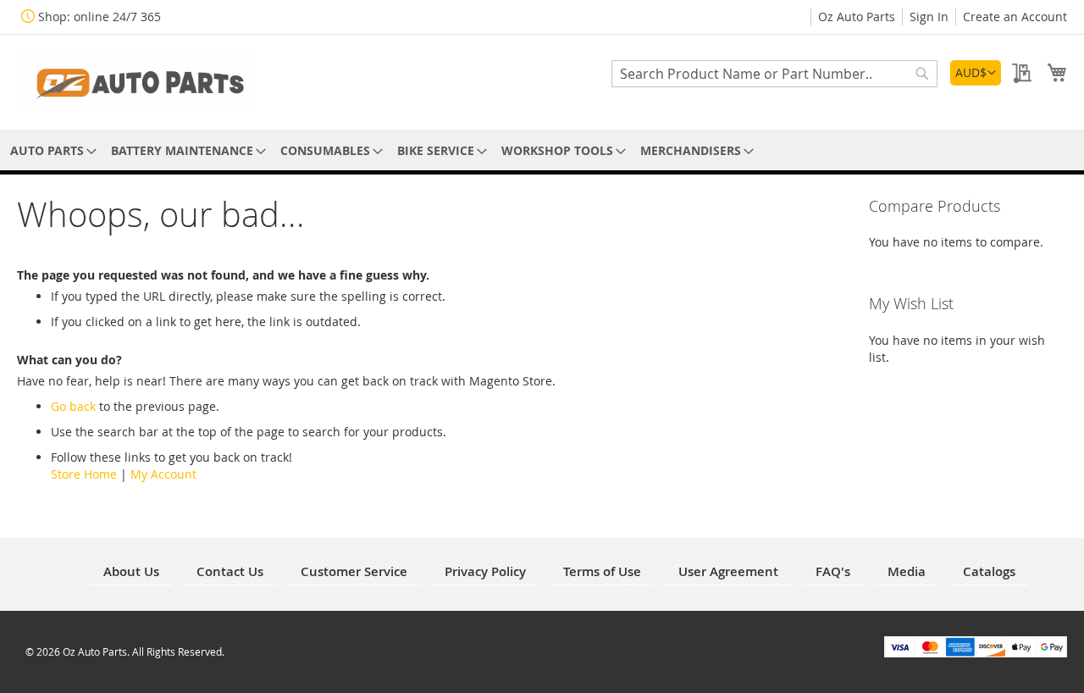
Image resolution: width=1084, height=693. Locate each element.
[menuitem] (50, 150)
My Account (163, 474)
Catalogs (989, 571)
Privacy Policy (485, 571)
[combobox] (774, 73)
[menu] (542, 150)
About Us (131, 571)
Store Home (84, 474)
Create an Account (1015, 16)
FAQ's (833, 571)
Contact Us (229, 571)
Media (907, 571)
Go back (73, 406)
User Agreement (728, 571)
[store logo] (135, 80)
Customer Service (354, 571)
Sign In (929, 16)
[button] (975, 73)
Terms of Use (602, 571)
